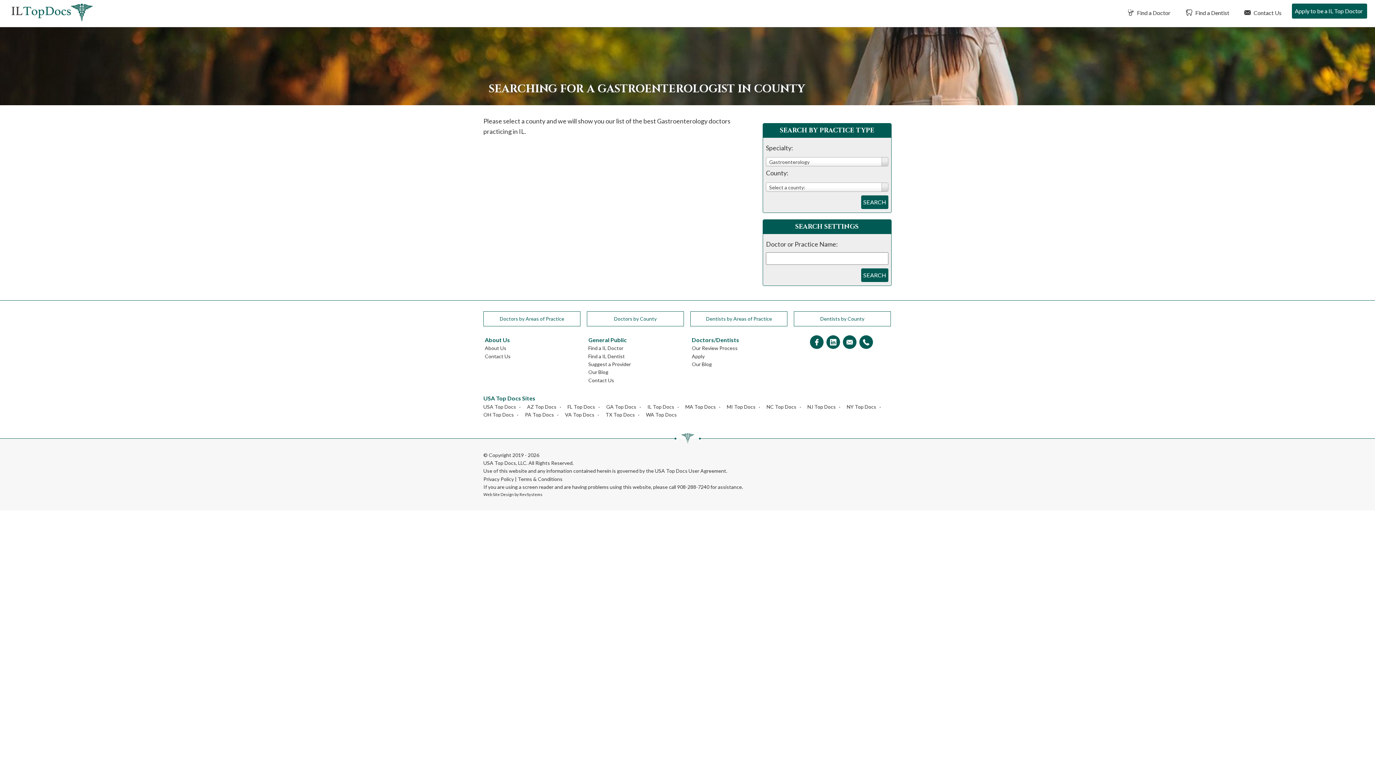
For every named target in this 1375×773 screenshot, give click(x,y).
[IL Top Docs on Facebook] (817, 343)
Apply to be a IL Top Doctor (1329, 11)
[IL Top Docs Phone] (866, 343)
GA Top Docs (621, 407)
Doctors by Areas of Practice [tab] (532, 319)
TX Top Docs (620, 415)
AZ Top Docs (541, 407)
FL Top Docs (581, 407)
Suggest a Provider (609, 364)
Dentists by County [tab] (842, 319)
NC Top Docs (781, 407)
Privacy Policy (498, 479)
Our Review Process (715, 348)
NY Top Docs (861, 407)
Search (874, 202)
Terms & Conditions (540, 479)
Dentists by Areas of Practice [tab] (739, 319)
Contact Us (1267, 12)
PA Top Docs (539, 415)
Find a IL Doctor (605, 348)
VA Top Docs (579, 415)
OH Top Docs (498, 415)
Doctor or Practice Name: (802, 244)
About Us (495, 348)
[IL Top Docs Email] (850, 343)
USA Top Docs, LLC (504, 463)
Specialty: (779, 148)
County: (777, 173)
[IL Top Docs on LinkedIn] (833, 343)
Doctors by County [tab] (635, 319)
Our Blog (598, 372)
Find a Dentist (1211, 12)
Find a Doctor (1153, 12)
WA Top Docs (661, 415)
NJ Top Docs (821, 407)
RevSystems (531, 494)
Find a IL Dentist (606, 356)
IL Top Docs (660, 407)
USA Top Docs (499, 407)
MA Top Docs (700, 407)
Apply (698, 356)
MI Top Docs (741, 407)
